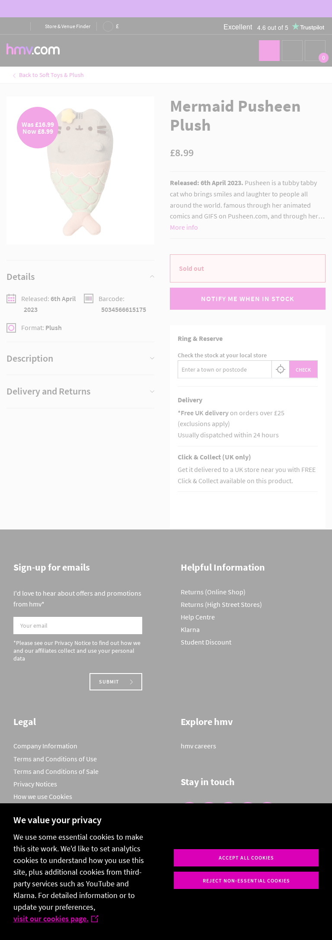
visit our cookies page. (51, 919)
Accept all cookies (246, 857)
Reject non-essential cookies (246, 880)
